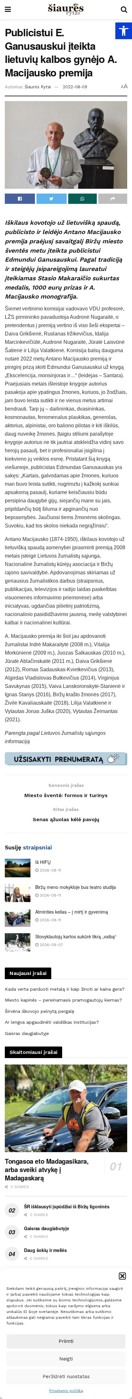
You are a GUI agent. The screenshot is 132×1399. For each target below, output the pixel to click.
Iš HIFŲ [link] (43, 862)
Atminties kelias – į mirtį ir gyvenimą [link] (71, 911)
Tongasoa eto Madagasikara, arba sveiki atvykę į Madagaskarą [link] (47, 1169)
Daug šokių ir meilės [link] (45, 1250)
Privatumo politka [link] (66, 1390)
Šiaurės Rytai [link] (38, 86)
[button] (122, 1276)
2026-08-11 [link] (49, 870)
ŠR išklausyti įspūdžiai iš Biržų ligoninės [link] (66, 1206)
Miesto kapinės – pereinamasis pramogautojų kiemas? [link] (63, 1000)
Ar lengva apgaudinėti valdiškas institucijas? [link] (52, 1022)
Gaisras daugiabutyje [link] (27, 1033)
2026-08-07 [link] (50, 945)
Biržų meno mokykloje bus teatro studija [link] (75, 887)
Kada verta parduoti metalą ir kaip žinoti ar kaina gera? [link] (65, 989)
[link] (123, 30)
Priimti (66, 1341)
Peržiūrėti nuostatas (66, 1376)
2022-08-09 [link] (75, 86)
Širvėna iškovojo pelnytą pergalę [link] (39, 1011)
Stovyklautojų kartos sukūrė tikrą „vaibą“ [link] (75, 936)
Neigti (66, 1359)
